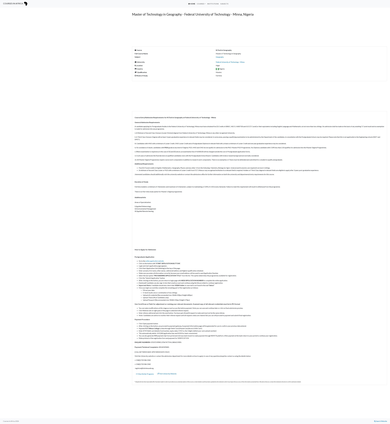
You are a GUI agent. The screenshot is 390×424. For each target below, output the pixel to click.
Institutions (213, 4)
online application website (155, 261)
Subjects (224, 4)
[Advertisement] (64, 26)
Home (193, 4)
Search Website (381, 421)
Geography (220, 57)
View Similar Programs (146, 374)
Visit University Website (167, 374)
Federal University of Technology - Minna (230, 62)
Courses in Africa (13, 3)
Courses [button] (200, 4)
